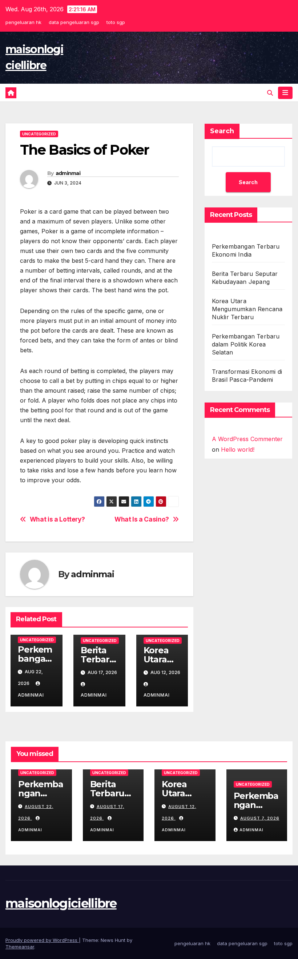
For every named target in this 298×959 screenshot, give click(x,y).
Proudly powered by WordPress (42, 940)
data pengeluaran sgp (74, 22)
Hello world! (237, 449)
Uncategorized (39, 134)
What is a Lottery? (57, 519)
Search (222, 131)
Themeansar (19, 947)
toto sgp (115, 22)
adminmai (68, 173)
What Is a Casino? (141, 519)
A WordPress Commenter (247, 439)
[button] (270, 92)
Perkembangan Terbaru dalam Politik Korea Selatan (246, 344)
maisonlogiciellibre (61, 903)
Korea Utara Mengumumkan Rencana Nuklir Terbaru (247, 309)
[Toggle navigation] (285, 93)
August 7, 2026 (259, 818)
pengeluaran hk (23, 22)
